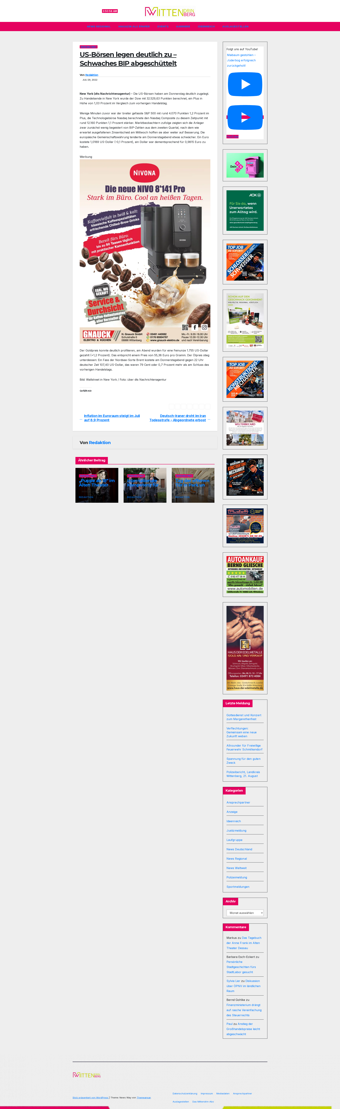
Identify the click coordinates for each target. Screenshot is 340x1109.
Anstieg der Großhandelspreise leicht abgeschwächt (243, 1029)
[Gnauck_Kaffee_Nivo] (145, 251)
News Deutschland (239, 849)
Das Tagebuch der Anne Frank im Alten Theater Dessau (243, 943)
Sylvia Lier (233, 981)
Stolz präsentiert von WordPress (91, 1097)
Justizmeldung (236, 830)
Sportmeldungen (238, 886)
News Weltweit (89, 47)
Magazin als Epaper (134, 26)
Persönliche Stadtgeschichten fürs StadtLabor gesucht (241, 967)
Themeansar (144, 1097)
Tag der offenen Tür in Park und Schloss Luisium (192, 485)
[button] (266, 26)
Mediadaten (223, 1093)
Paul (229, 1024)
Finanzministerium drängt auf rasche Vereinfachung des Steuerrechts (244, 1010)
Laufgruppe (234, 840)
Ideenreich (206, 26)
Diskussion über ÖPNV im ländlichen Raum (243, 986)
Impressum (207, 1093)
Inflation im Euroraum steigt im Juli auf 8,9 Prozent (112, 418)
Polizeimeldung (236, 877)
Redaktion (91, 75)
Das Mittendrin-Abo (203, 1101)
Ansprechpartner (238, 802)
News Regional (99, 26)
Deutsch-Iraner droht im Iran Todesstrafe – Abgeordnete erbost (177, 418)
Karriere (183, 26)
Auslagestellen (235, 26)
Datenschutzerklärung (185, 1093)
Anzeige (231, 812)
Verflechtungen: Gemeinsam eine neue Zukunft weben (241, 732)
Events (163, 26)
